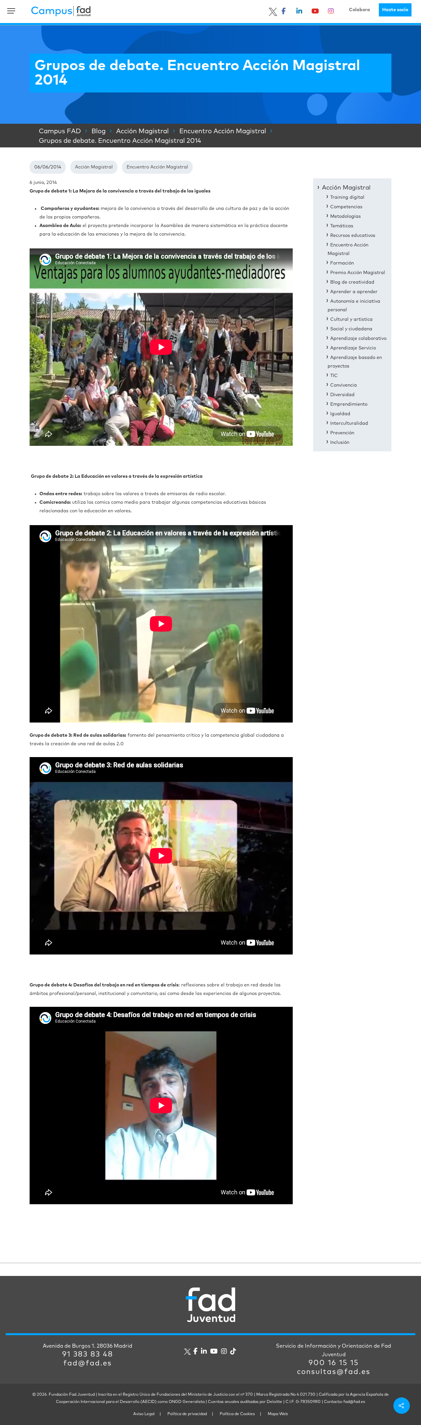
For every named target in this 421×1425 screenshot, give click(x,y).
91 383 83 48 (87, 1354)
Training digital (347, 197)
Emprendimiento (348, 404)
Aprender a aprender (354, 292)
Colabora (359, 10)
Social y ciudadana (351, 329)
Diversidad (342, 395)
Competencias (346, 207)
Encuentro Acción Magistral (157, 167)
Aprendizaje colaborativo (358, 338)
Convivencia (343, 385)
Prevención (342, 433)
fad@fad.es (87, 1363)
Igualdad (340, 414)
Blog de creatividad (352, 282)
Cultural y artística (351, 319)
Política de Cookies (237, 1414)
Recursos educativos (352, 235)
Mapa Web (278, 1414)
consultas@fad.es (333, 1372)
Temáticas (341, 226)
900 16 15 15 (334, 1363)
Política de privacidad (187, 1414)
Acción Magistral (94, 167)
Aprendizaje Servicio (353, 348)
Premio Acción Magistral (357, 272)
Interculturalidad (349, 423)
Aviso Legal (144, 1414)
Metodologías (345, 216)
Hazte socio (395, 10)
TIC (334, 375)
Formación (342, 263)
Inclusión (339, 442)
